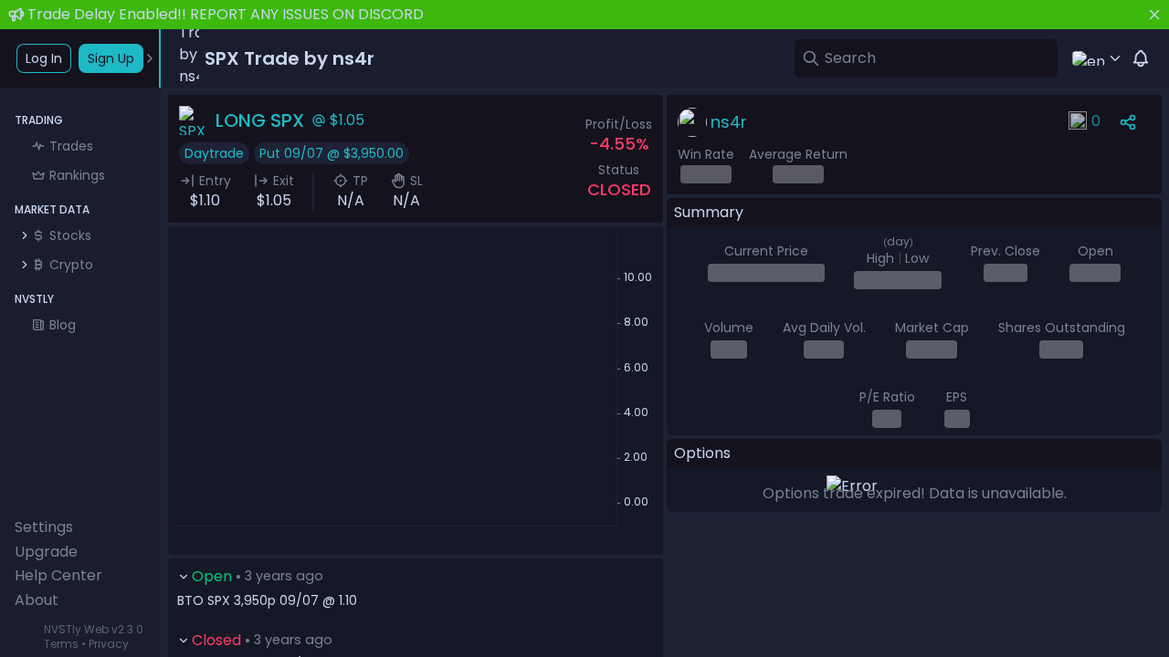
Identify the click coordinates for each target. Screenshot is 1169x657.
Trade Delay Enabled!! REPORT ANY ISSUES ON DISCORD (225, 14)
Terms (61, 644)
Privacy (109, 644)
